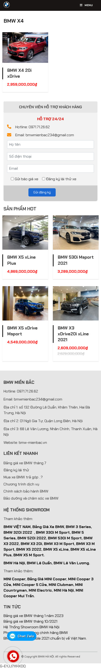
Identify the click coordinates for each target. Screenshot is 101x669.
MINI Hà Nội (64, 590)
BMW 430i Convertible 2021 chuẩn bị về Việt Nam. (45, 638)
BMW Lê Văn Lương (71, 563)
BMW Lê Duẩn (39, 563)
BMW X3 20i (31, 543)
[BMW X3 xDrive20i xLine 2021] (76, 303)
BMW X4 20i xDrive (19, 73)
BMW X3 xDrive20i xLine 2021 (73, 334)
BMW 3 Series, (79, 526)
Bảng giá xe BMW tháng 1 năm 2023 (33, 615)
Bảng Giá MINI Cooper (46, 579)
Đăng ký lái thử (16, 470)
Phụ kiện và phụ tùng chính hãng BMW (36, 632)
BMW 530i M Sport (65, 538)
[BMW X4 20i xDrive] (25, 47)
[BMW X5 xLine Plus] (25, 232)
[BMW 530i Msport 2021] (76, 232)
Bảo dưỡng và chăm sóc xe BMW (31, 498)
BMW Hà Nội (14, 563)
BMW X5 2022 (28, 549)
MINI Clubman (61, 584)
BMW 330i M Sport (53, 532)
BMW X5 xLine (56, 549)
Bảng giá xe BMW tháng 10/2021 (30, 621)
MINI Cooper (14, 579)
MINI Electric (40, 590)
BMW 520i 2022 (31, 538)
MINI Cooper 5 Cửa (30, 584)
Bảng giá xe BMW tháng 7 (25, 463)
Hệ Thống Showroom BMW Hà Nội (31, 627)
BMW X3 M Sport (59, 543)
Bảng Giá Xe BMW (48, 526)
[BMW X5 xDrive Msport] (25, 303)
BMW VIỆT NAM (17, 526)
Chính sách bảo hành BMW (26, 491)
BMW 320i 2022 (18, 532)
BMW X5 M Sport (28, 555)
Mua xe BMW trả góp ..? (23, 477)
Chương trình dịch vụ (21, 484)
